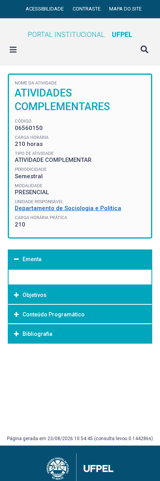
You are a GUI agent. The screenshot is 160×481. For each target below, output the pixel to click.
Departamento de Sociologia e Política (68, 208)
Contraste (87, 9)
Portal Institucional (80, 34)
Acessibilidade (45, 9)
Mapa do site (125, 9)
